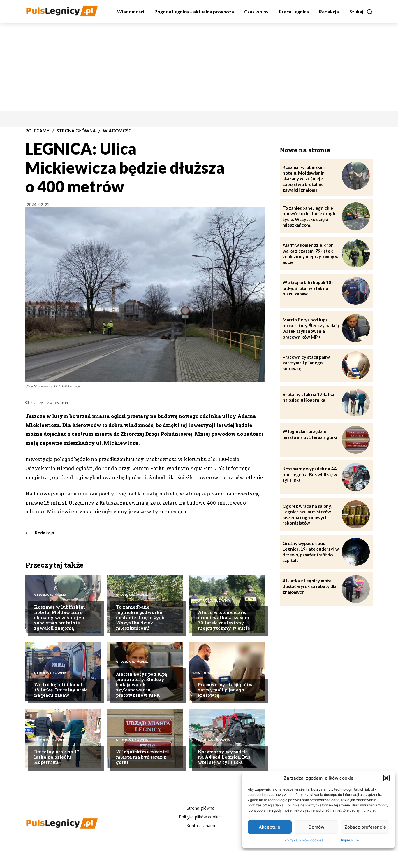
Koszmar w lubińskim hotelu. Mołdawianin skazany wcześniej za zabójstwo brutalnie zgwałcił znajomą (59, 617)
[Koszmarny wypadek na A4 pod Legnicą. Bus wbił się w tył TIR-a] (356, 477)
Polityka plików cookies (303, 840)
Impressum (350, 840)
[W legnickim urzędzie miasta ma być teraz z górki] (356, 440)
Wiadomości (118, 131)
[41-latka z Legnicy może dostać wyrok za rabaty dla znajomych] (356, 589)
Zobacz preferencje (365, 827)
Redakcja (44, 532)
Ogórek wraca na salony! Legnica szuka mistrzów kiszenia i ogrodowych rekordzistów (308, 514)
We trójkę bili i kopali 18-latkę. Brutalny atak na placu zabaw (60, 690)
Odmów (316, 827)
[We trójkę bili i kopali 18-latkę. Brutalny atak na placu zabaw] (356, 291)
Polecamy (37, 131)
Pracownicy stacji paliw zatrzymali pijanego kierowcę (225, 690)
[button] (386, 778)
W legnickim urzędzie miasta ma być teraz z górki (141, 757)
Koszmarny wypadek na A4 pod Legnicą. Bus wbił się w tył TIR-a (224, 757)
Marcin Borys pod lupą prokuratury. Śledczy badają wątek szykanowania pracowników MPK (141, 684)
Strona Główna (76, 131)
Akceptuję (269, 827)
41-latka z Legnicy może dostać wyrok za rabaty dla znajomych (310, 586)
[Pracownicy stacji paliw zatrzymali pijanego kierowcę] (356, 365)
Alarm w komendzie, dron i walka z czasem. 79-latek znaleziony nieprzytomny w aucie (224, 620)
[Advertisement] (199, 67)
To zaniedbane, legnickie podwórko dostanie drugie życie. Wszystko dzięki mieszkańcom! (141, 617)
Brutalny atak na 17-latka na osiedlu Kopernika (57, 757)
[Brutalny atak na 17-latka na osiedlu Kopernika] (356, 403)
